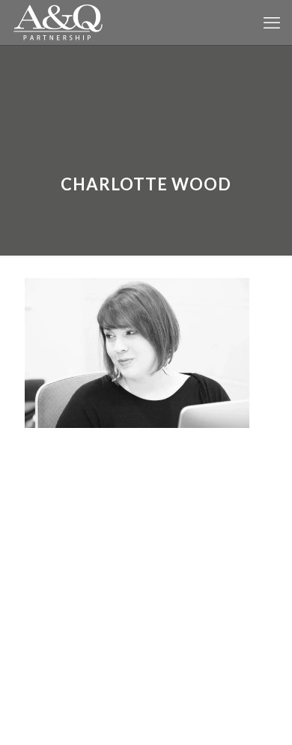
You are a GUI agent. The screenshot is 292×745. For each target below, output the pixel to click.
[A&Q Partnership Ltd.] (58, 22)
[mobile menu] (272, 22)
